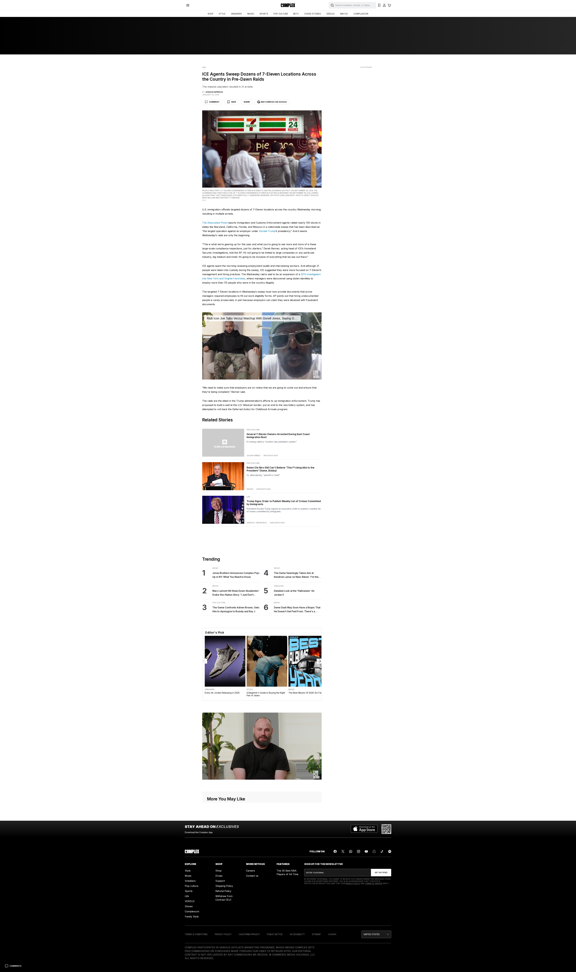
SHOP (210, 13)
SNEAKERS (236, 13)
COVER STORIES (312, 13)
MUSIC (250, 13)
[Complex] (288, 5)
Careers (250, 870)
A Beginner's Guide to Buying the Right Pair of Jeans (266, 694)
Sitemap (316, 934)
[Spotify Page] (389, 851)
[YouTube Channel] (366, 851)
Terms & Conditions (196, 934)
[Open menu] (188, 5)
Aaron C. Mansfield (257, 523)
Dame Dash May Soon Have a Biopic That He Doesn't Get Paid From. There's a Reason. (297, 609)
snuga (250, 489)
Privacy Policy (352, 883)
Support (220, 880)
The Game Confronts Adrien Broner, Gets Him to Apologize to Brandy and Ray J (235, 609)
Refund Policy (223, 891)
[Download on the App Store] (364, 829)
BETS (296, 13)
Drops (218, 875)
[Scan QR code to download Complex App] (386, 829)
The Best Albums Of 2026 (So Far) (305, 692)
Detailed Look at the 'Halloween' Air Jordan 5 (294, 592)
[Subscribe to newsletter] (381, 872)
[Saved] (379, 5)
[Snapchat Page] (374, 851)
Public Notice (275, 934)
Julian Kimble (253, 456)
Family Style (192, 916)
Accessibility (297, 934)
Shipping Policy (224, 885)
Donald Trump (267, 231)
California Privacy (249, 934)
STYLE (222, 13)
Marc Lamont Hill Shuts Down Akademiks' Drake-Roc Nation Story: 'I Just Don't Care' (235, 593)
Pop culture (191, 885)
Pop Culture (253, 430)
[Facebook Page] (335, 851)
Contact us (252, 875)
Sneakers (279, 586)
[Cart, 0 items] (389, 5)
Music (215, 568)
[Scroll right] (319, 661)
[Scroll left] (204, 661)
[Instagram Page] (358, 851)
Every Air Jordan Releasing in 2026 (222, 692)
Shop (218, 870)
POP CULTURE (280, 13)
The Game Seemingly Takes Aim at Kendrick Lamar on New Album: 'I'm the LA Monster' (296, 575)
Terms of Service (373, 883)
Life (204, 67)
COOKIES (332, 934)
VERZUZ (330, 13)
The (214, 222)
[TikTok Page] (381, 851)
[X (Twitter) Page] (342, 851)
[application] (262, 346)
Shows (189, 906)
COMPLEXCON (360, 13)
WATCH (344, 13)
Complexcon (192, 911)
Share (247, 102)
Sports (188, 891)
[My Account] (384, 5)
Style (250, 689)
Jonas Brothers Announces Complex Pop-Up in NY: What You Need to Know (236, 574)
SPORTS (264, 13)
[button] (376, 934)
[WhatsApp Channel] (350, 851)
